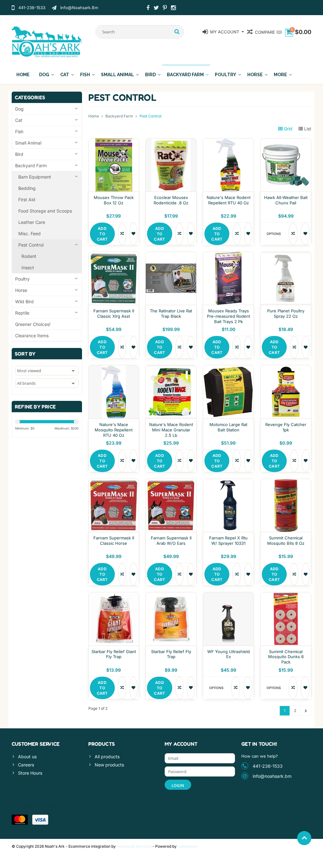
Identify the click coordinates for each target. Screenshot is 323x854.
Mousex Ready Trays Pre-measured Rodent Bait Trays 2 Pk (228, 316)
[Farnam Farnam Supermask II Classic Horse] (114, 482)
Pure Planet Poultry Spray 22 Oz (285, 313)
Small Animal (117, 74)
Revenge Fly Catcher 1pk (285, 427)
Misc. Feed (29, 233)
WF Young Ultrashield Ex (228, 654)
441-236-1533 (268, 766)
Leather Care (31, 222)
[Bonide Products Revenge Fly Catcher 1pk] (286, 368)
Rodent (28, 256)
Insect (27, 267)
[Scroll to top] (304, 838)
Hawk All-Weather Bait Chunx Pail (286, 200)
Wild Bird (24, 301)
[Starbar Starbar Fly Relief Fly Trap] (171, 595)
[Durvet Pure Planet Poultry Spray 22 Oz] (286, 255)
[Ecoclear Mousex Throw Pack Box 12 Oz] (114, 142)
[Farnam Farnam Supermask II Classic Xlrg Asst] (114, 255)
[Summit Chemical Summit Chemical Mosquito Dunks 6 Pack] (286, 595)
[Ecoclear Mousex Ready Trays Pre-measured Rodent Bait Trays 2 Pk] (228, 255)
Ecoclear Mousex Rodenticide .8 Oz (171, 200)
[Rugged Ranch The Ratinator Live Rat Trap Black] (171, 255)
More (280, 74)
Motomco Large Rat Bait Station (228, 427)
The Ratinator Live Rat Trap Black (171, 313)
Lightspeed (187, 846)
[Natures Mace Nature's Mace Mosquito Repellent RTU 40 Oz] (114, 368)
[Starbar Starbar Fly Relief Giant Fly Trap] (114, 595)
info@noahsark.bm (272, 776)
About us (27, 756)
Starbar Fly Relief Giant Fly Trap (113, 654)
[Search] (177, 31)
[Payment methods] (20, 820)
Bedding (27, 188)
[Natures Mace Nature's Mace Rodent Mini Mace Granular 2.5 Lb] (171, 368)
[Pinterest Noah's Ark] (165, 8)
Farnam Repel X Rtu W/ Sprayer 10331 (228, 540)
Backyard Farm (185, 74)
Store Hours (30, 773)
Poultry (225, 74)
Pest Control (31, 245)
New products (109, 764)
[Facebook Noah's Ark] (147, 8)
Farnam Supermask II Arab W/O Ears (171, 540)
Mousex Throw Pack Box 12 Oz (114, 200)
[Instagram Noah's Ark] (173, 8)
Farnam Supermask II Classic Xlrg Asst (113, 313)
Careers (26, 764)
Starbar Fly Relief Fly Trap (171, 654)
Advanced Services (134, 846)
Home (23, 74)
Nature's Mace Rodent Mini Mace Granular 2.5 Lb (171, 430)
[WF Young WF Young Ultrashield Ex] (228, 595)
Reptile (22, 313)
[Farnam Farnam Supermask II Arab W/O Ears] (171, 482)
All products (107, 756)
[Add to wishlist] (133, 234)
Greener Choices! (32, 324)
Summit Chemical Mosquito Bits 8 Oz (285, 540)
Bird (150, 74)
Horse (255, 74)
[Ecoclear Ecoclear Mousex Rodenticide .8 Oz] (171, 142)
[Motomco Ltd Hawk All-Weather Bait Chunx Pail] (286, 142)
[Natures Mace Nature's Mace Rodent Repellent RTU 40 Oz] (228, 142)
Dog (44, 74)
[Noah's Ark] (47, 41)
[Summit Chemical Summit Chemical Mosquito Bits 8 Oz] (286, 482)
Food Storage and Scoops (45, 211)
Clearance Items (32, 335)
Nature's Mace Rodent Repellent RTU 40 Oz (228, 200)
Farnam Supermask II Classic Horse (113, 540)
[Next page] (306, 710)
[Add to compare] (122, 234)
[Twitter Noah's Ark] (156, 8)
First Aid (26, 199)
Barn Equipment (34, 176)
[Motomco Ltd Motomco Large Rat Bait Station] (228, 368)
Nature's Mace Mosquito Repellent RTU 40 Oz (113, 430)
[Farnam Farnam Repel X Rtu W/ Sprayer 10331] (228, 482)
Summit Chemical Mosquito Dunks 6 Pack (286, 657)
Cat (64, 74)
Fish (85, 74)
